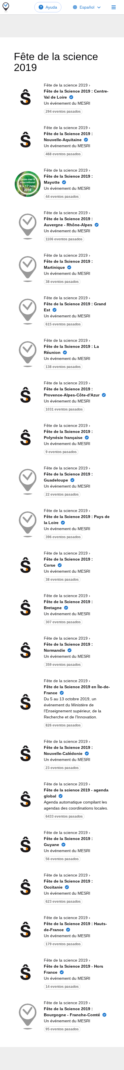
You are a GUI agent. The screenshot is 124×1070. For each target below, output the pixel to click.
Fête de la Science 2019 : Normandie (68, 647)
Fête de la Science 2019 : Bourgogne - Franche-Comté (72, 1011)
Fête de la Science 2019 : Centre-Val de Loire (76, 94)
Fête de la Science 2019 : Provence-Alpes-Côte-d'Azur (71, 392)
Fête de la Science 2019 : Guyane (68, 841)
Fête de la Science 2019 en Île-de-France (77, 689)
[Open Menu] (113, 7)
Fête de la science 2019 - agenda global (76, 793)
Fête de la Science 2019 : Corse (68, 562)
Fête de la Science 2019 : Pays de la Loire (77, 519)
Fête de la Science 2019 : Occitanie (68, 884)
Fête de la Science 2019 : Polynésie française (68, 434)
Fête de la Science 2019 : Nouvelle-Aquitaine (68, 136)
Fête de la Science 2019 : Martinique (68, 264)
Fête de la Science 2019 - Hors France (73, 969)
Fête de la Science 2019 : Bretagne (68, 604)
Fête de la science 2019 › (67, 85)
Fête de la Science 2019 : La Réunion (71, 349)
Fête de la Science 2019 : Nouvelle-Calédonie (68, 750)
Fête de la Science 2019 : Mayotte (68, 179)
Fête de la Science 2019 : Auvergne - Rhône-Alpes (68, 221)
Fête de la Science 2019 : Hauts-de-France (75, 926)
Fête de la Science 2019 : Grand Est (75, 307)
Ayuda (51, 7)
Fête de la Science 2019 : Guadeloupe (68, 477)
